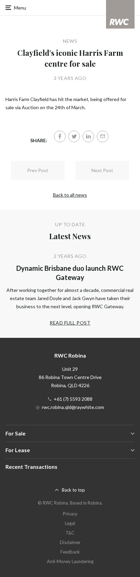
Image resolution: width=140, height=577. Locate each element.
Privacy (70, 513)
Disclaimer (70, 542)
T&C (70, 532)
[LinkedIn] (88, 136)
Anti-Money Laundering (70, 561)
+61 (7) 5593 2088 (73, 399)
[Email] (102, 136)
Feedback (70, 552)
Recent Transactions (31, 466)
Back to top (73, 490)
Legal (70, 523)
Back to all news (70, 195)
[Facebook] (60, 136)
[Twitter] (74, 136)
